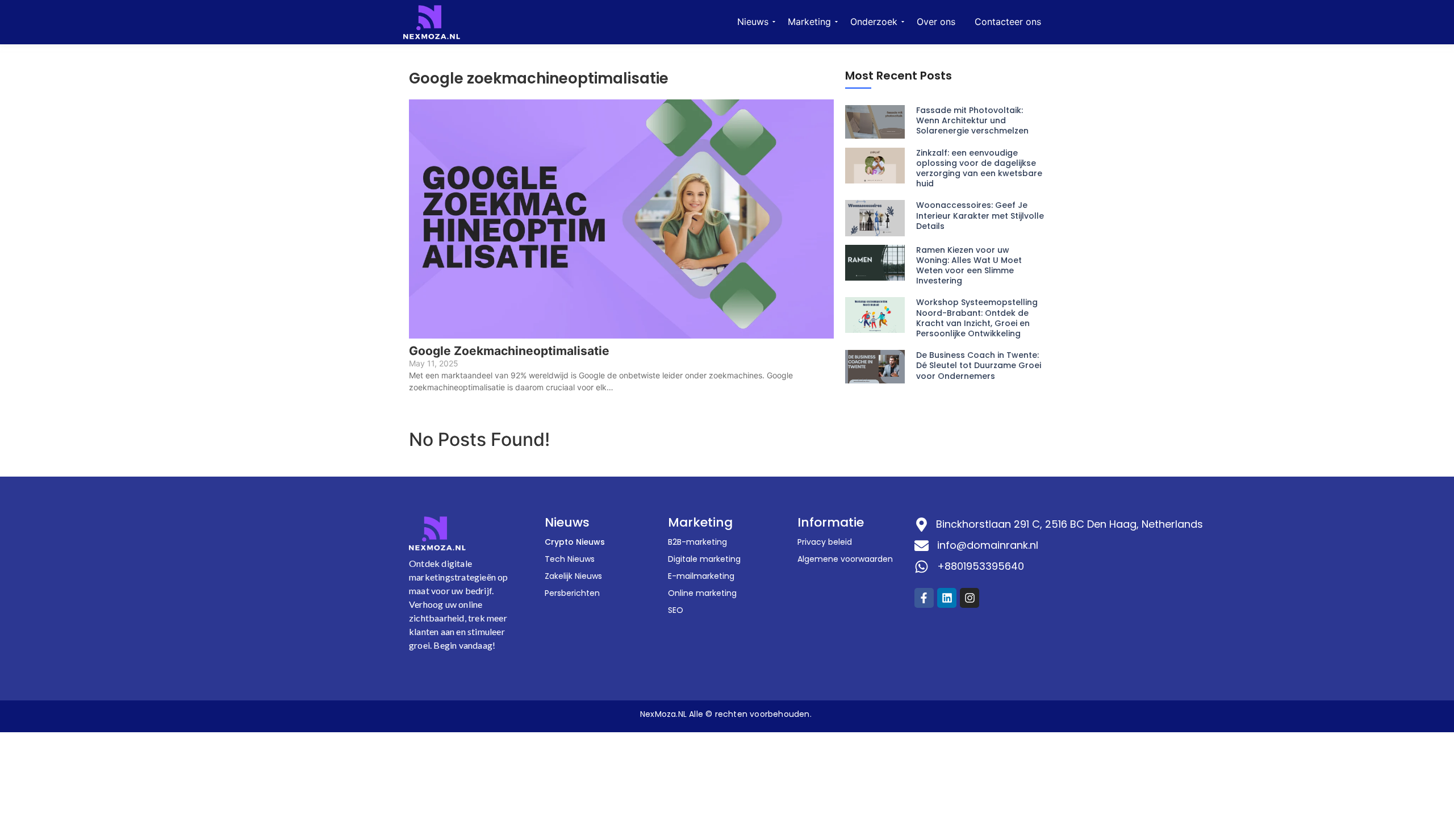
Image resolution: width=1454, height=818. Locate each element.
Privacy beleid (824, 542)
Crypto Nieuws (575, 542)
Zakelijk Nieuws (573, 576)
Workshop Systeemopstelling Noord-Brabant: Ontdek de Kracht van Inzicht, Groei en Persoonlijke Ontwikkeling (977, 318)
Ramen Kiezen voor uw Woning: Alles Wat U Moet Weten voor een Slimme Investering (969, 265)
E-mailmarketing (701, 576)
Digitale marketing (704, 559)
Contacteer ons (1008, 21)
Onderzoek (873, 21)
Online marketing (702, 593)
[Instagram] (969, 597)
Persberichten (572, 593)
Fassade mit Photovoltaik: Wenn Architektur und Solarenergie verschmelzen (972, 120)
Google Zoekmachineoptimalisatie (509, 350)
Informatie (830, 522)
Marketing (809, 21)
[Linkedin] (946, 597)
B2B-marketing (697, 542)
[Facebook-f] (924, 597)
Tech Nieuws (570, 559)
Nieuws (752, 21)
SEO (675, 610)
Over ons (936, 21)
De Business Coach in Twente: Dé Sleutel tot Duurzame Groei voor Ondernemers (978, 365)
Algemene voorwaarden (845, 559)
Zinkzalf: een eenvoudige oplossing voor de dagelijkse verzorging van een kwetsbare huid (979, 168)
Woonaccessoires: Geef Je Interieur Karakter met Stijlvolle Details (980, 215)
